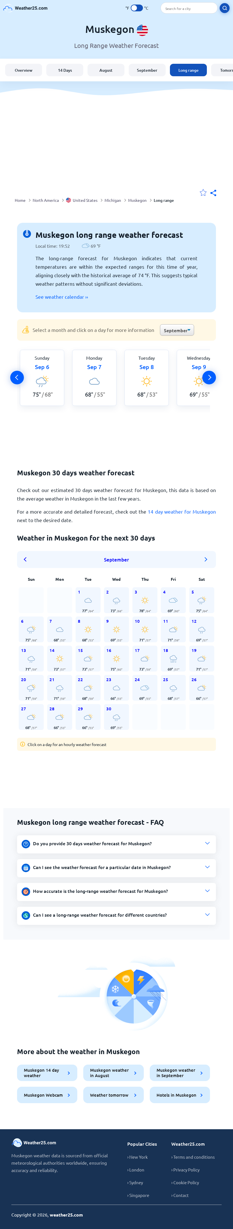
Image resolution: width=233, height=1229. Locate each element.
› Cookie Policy (185, 1182)
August (106, 70)
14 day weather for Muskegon (182, 511)
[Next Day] (209, 377)
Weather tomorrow (109, 1095)
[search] (225, 8)
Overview (23, 70)
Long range (188, 70)
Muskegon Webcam (43, 1095)
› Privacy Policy (185, 1169)
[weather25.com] (25, 8)
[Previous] (17, 377)
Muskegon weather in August (109, 1072)
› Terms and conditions (193, 1157)
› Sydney (135, 1182)
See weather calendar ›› (62, 297)
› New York (137, 1157)
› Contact (180, 1195)
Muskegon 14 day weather (41, 1072)
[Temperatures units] (137, 8)
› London (135, 1169)
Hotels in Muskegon (176, 1095)
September (147, 70)
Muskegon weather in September (176, 1072)
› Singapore (138, 1195)
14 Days (65, 70)
